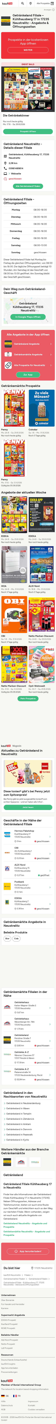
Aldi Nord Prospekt (9, 1340)
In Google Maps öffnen (27, 316)
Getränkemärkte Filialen (14, 1279)
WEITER (28, 50)
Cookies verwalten (36, 1409)
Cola (16, 938)
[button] (28, 99)
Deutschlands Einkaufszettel (14, 1360)
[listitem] (14, 413)
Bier (7, 938)
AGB (3, 1409)
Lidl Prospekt (7, 1348)
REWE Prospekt (8, 1328)
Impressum (33, 1401)
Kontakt (31, 1405)
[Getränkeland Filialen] (7, 1162)
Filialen (27, 1275)
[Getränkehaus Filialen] (21, 1162)
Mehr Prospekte (28, 698)
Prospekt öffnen (28, 131)
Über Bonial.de (7, 1300)
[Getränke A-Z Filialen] (35, 1162)
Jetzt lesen (28, 807)
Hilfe (3, 1401)
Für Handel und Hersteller (12, 1304)
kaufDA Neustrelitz (12, 1275)
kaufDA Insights (8, 1364)
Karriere (4, 1308)
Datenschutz (7, 1405)
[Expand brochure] (28, 89)
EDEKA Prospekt (8, 1320)
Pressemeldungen (9, 1372)
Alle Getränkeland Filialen (28, 186)
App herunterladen (9, 1368)
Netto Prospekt (8, 1344)
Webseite (16, 173)
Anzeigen (47, 10)
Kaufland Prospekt (9, 1324)
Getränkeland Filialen (38, 1279)
